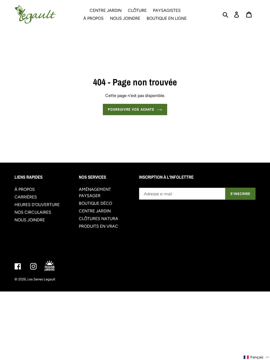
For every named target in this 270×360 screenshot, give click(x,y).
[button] (256, 357)
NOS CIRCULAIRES (33, 212)
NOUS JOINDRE (30, 219)
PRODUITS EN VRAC (98, 226)
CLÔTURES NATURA (98, 218)
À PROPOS (25, 189)
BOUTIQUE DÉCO (95, 203)
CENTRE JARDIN (95, 210)
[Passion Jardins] (54, 266)
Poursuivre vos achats (131, 109)
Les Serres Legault (41, 279)
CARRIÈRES (26, 197)
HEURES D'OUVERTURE (37, 204)
